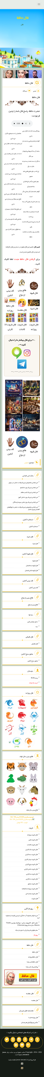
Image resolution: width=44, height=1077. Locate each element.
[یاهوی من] (37, 1039)
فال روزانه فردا (33, 1017)
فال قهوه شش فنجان (31, 570)
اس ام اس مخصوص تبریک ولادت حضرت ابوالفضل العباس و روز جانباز (23, 508)
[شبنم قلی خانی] (9, 74)
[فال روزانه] (13, 389)
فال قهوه (35, 560)
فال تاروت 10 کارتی (10, 327)
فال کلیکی (35, 643)
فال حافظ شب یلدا (32, 961)
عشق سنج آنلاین (33, 660)
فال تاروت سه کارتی (31, 854)
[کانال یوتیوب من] (22, 1045)
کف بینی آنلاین (10, 293)
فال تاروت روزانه (33, 327)
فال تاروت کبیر (33, 839)
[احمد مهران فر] (35, 74)
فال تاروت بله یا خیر (31, 893)
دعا (37, 626)
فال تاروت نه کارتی (32, 874)
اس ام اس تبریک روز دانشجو (29, 487)
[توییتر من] (6, 1039)
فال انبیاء (34, 308)
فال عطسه (34, 1000)
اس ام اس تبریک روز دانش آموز (28, 497)
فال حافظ (23, 17)
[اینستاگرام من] (19, 1039)
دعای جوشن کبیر (32, 621)
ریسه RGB (34, 677)
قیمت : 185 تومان (22, 819)
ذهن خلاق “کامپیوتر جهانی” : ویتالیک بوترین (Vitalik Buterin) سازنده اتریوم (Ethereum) (23, 924)
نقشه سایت (12, 1059)
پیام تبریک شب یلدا (32, 966)
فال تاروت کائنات (22, 327)
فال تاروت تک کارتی (31, 849)
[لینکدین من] (16, 1045)
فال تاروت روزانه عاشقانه (30, 888)
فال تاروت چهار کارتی (31, 859)
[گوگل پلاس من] (28, 1045)
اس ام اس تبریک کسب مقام (29, 492)
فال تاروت (35, 898)
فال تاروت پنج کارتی (31, 864)
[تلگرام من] (31, 1039)
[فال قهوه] (31, 406)
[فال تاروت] (31, 389)
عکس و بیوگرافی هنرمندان (29, 1022)
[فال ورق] (13, 423)
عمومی (26, 462)
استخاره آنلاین (33, 526)
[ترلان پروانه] (22, 74)
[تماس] (13, 1039)
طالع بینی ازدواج (22, 292)
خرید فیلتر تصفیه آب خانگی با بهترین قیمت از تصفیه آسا (23, 916)
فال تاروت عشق (33, 883)
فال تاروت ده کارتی (32, 878)
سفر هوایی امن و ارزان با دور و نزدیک (26, 930)
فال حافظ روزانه (10, 308)
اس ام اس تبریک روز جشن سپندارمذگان (25, 502)
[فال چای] (31, 423)
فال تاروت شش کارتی (31, 869)
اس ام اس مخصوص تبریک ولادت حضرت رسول (23, 482)
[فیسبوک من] (25, 1039)
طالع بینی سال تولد (32, 809)
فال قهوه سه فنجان (32, 565)
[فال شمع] (13, 406)
